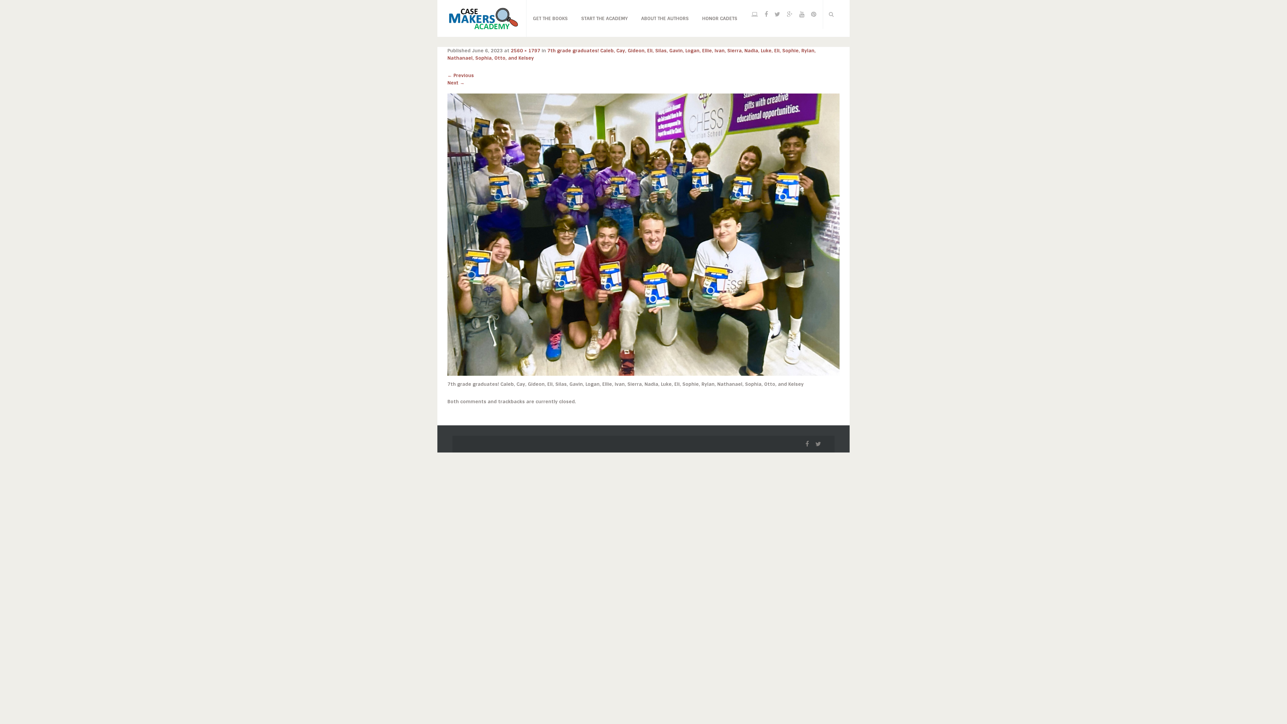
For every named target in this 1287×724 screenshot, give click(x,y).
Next (456, 83)
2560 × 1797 (525, 51)
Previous (460, 75)
